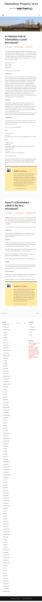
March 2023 (5, 342)
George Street (36, 347)
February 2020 (6, 433)
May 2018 (5, 485)
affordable (37, 350)
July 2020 (5, 420)
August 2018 (5, 477)
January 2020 (5, 435)
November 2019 (6, 441)
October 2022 (6, 353)
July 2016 (5, 539)
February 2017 (6, 523)
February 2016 (6, 549)
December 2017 (6, 498)
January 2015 (5, 583)
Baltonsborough (32, 350)
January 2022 (5, 373)
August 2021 (5, 386)
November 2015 (6, 557)
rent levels (32, 346)
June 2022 (5, 363)
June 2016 (5, 542)
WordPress (17, 598)
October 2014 (6, 588)
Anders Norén (29, 598)
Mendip (36, 348)
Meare (34, 354)
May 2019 (5, 453)
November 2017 (6, 500)
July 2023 (5, 332)
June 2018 (5, 482)
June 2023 (5, 334)
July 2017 (5, 510)
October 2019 (6, 443)
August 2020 (5, 417)
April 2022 (5, 365)
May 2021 (5, 394)
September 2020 (6, 415)
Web (19, 188)
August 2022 (5, 358)
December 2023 (6, 324)
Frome (31, 324)
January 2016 (5, 552)
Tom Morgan (22, 171)
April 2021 (5, 397)
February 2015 (6, 580)
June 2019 (5, 451)
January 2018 (5, 495)
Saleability (35, 353)
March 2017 (5, 521)
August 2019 (5, 446)
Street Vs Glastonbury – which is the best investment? (18, 205)
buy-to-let (31, 353)
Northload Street (31, 351)
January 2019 (5, 464)
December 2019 (6, 438)
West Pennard (31, 349)
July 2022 (5, 360)
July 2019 (5, 448)
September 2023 (6, 329)
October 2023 (6, 327)
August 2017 (5, 508)
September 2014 (6, 591)
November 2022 (6, 350)
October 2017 (6, 503)
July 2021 (5, 389)
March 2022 (5, 368)
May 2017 (5, 516)
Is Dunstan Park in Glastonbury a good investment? (16, 39)
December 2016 (6, 529)
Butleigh (35, 349)
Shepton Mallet (33, 329)
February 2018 (6, 492)
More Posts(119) (23, 188)
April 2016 (5, 547)
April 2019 (5, 456)
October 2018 (6, 472)
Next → (38, 313)
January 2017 (5, 526)
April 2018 (5, 487)
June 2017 (5, 513)
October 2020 (6, 412)
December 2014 (6, 586)
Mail (16, 188)
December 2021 (6, 376)
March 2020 (5, 430)
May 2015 (5, 573)
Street (31, 332)
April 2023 (5, 340)
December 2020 (6, 407)
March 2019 (5, 459)
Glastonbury (32, 327)
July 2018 (5, 479)
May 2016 (5, 544)
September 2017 (6, 505)
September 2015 (6, 562)
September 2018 (6, 474)
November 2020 (6, 409)
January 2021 (5, 404)
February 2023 (6, 345)
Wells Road (32, 355)
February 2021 (6, 402)
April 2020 (5, 428)
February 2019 (6, 461)
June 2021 (5, 391)
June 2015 (5, 570)
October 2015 (6, 560)
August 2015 (5, 565)
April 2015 (5, 575)
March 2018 (5, 490)
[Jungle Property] (21, 11)
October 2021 (6, 381)
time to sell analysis (31, 348)
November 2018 (6, 469)
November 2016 (6, 531)
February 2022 (6, 371)
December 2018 (6, 466)
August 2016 (5, 536)
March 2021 (5, 399)
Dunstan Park (36, 351)
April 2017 (5, 518)
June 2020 (5, 422)
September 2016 (6, 534)
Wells (31, 334)
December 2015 (6, 554)
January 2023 (5, 347)
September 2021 (6, 384)
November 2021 (6, 378)
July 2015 (5, 567)
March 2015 (5, 578)
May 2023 (5, 337)
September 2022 (6, 355)
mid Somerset (32, 343)
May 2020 (5, 425)
